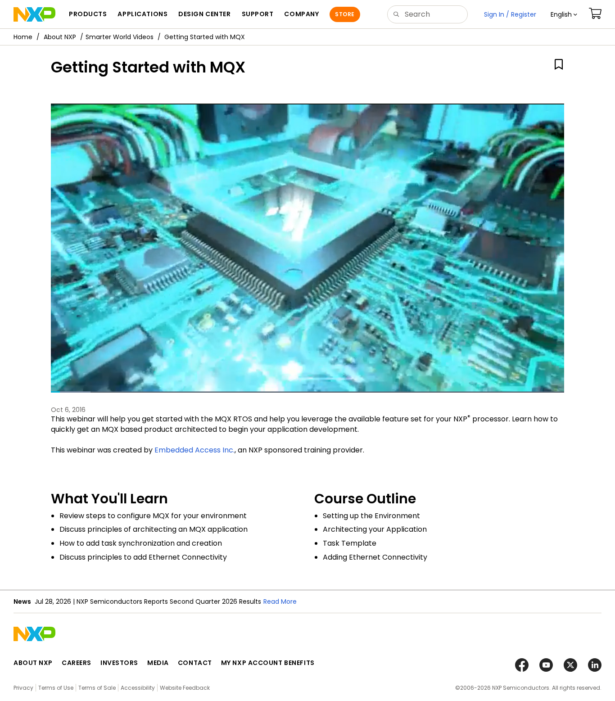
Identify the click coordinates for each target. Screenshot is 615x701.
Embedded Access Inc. (194, 450)
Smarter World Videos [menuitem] (120, 36)
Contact (195, 662)
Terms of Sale (97, 688)
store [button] (344, 14)
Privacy (23, 688)
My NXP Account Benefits (268, 662)
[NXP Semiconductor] (34, 14)
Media (158, 662)
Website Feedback (185, 688)
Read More (280, 601)
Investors (119, 662)
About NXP (60, 36)
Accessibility (138, 688)
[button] (564, 14)
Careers (76, 662)
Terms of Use (55, 688)
